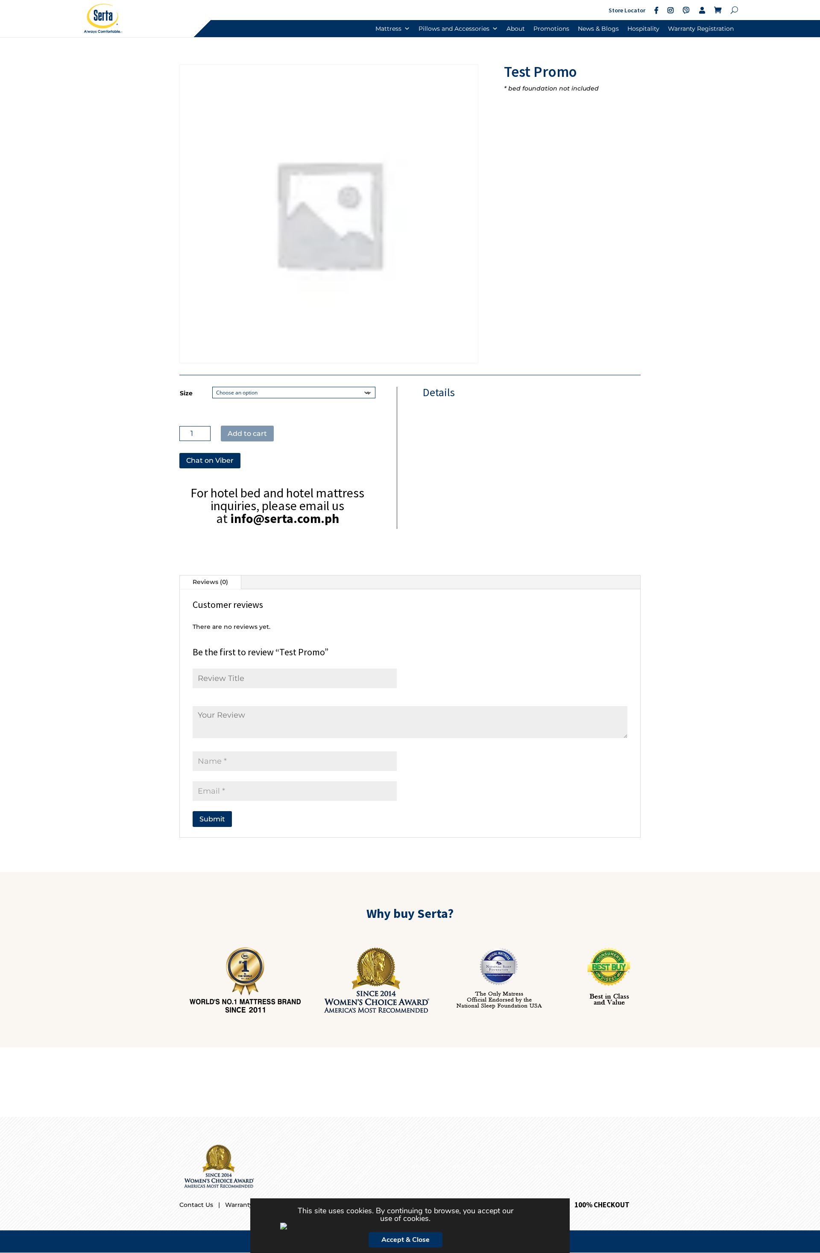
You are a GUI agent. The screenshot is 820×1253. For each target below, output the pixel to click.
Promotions (551, 28)
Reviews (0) (210, 582)
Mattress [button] (388, 28)
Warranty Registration (701, 28)
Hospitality (643, 28)
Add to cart (247, 433)
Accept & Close (405, 1239)
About (516, 28)
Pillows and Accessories (454, 28)
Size (186, 393)
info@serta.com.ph (284, 518)
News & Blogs (598, 28)
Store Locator (627, 10)
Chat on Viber (210, 460)
